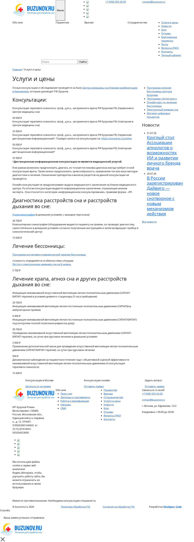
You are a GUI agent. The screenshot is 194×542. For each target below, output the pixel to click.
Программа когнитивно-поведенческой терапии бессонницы (49, 254)
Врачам (108, 393)
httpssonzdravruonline (116, 138)
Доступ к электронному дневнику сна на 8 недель (42, 264)
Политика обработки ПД (75, 506)
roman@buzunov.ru (153, 1)
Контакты (167, 51)
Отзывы (166, 33)
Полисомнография (23, 214)
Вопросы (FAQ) (170, 48)
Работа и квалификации (74, 401)
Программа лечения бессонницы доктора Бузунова (159, 91)
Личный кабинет (171, 55)
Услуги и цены (169, 22)
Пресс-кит (66, 393)
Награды (65, 404)
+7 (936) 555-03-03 (115, 1)
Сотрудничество (113, 397)
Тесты (164, 44)
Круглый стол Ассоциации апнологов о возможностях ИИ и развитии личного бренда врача (164, 152)
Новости (166, 26)
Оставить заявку (94, 386)
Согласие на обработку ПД (118, 506)
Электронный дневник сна (162, 109)
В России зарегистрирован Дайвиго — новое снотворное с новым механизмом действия (165, 195)
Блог (164, 29)
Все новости (149, 221)
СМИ (63, 408)
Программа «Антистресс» (162, 98)
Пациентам (110, 390)
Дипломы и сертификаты (75, 397)
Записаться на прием (38, 386)
